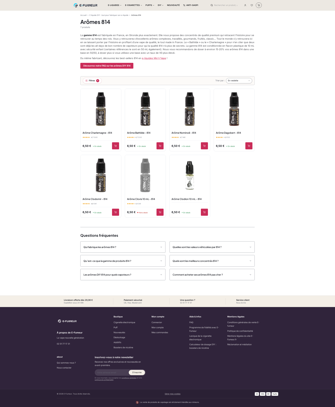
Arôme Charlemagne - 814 (97, 132)
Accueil (83, 15)
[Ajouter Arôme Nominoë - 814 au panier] (204, 145)
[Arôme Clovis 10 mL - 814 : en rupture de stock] (160, 212)
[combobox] (226, 5)
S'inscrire (136, 372)
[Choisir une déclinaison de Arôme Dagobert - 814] (248, 145)
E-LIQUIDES (113, 5)
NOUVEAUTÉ (173, 5)
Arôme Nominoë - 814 (184, 132)
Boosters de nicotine (123, 347)
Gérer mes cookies (172, 394)
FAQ (191, 322)
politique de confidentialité (104, 380)
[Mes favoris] (252, 5)
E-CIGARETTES (132, 5)
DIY (159, 5)
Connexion (157, 322)
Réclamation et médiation (239, 344)
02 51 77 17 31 (63, 344)
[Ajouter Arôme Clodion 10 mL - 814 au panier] (204, 212)
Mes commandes (160, 332)
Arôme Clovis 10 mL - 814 (141, 198)
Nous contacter (64, 367)
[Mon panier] (259, 5)
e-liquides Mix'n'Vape (154, 58)
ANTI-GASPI (192, 5)
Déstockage (119, 337)
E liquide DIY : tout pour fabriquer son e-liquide (109, 15)
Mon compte (158, 327)
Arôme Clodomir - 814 (95, 198)
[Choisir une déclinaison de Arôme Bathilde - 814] (160, 145)
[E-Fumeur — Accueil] (85, 5)
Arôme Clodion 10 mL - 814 (187, 198)
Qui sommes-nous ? (66, 363)
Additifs (117, 342)
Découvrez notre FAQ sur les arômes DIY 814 (106, 65)
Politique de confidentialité (240, 331)
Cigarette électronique (124, 322)
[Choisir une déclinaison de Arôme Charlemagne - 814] (115, 145)
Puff (116, 327)
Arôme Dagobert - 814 (228, 132)
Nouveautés (119, 332)
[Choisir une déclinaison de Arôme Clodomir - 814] (115, 212)
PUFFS (149, 5)
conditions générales (129, 378)
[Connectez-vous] (245, 5)
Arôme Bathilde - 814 (138, 132)
